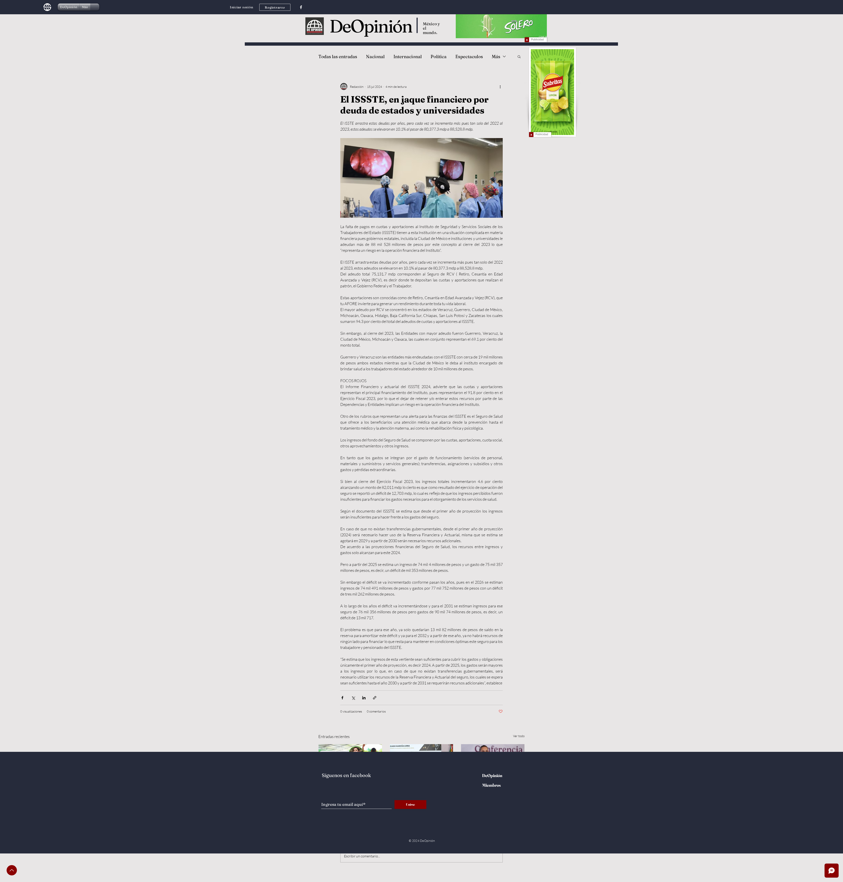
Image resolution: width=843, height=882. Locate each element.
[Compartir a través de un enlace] (375, 698)
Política (439, 56)
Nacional (375, 56)
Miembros (491, 785)
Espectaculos (469, 56)
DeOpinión (371, 26)
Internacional (407, 56)
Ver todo (519, 736)
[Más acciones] (500, 86)
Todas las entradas (337, 56)
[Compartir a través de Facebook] (342, 698)
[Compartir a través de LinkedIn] (364, 698)
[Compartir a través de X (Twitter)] (353, 698)
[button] (519, 56)
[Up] (12, 870)
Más (496, 56)
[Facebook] (301, 7)
